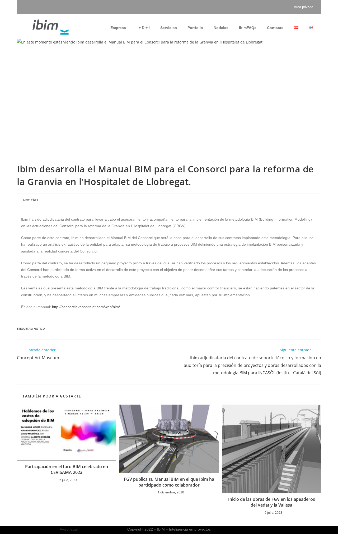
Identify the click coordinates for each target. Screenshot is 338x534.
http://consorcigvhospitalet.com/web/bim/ (86, 307)
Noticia (39, 329)
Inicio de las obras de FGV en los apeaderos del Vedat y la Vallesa (271, 502)
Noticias (221, 28)
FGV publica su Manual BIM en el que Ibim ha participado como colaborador (169, 482)
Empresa (118, 28)
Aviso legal (69, 529)
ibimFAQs (247, 28)
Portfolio (195, 28)
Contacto (275, 28)
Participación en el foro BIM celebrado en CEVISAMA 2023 (66, 469)
